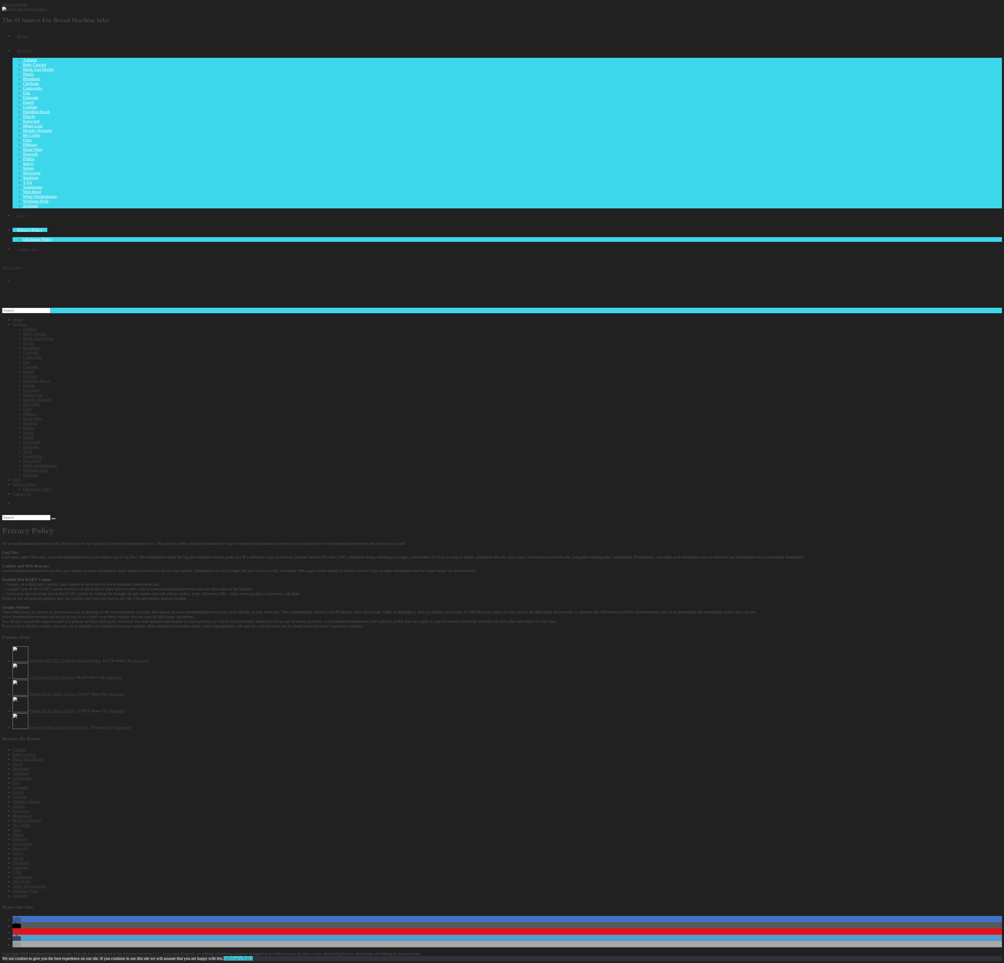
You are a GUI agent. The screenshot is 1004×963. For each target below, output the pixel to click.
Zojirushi (30, 475)
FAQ (17, 479)
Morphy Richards (37, 399)
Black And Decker (38, 338)
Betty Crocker (34, 334)
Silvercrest (31, 442)
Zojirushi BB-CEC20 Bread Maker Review (65, 660)
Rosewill (30, 423)
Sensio (28, 437)
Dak (26, 362)
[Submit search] (54, 519)
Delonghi (30, 366)
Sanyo (28, 432)
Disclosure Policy (37, 489)
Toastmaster (33, 456)
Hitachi (29, 385)
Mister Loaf (32, 395)
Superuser (141, 660)
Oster (27, 409)
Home (18, 319)
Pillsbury (30, 414)
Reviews (20, 324)
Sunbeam (30, 447)
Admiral (30, 329)
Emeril (28, 371)
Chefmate (31, 352)
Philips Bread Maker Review (53, 711)
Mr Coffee (31, 404)
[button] (17, 920)
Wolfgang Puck (36, 470)
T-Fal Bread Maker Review (52, 677)
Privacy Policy (25, 484)
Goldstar (30, 376)
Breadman (31, 348)
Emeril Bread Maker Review (53, 694)
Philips (28, 428)
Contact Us (22, 494)
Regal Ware (32, 418)
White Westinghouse (40, 465)
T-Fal (27, 451)
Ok (226, 958)
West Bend (32, 461)
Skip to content (14, 4)
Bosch (28, 343)
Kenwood (31, 390)
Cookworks (32, 357)
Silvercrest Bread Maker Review (56, 727)
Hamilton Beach (36, 381)
